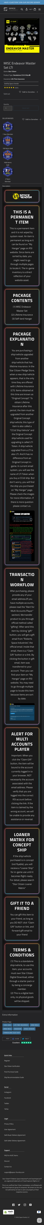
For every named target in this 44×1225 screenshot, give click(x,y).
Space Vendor (14, 83)
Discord (6, 1161)
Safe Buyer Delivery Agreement (14, 1135)
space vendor (29, 1029)
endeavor (17, 1029)
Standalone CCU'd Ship (21, 75)
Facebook (7, 1098)
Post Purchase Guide (11, 1072)
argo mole (35, 1025)
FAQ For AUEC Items (11, 1155)
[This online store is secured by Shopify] (8, 1213)
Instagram (7, 1092)
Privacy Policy (8, 1124)
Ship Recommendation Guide (14, 1077)
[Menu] (39, 9)
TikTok (6, 1109)
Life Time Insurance (18, 79)
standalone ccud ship (12, 1033)
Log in (30, 9)
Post (8, 1039)
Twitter (6, 1103)
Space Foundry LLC (24, 1217)
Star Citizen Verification (12, 1066)
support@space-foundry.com (14, 1172)
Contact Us (8, 1166)
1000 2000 (7, 1025)
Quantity (6, 104)
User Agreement (9, 1129)
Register (7, 1060)
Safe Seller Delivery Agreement (14, 1140)
